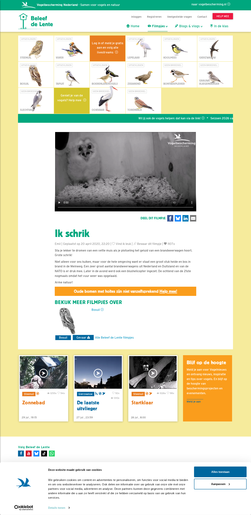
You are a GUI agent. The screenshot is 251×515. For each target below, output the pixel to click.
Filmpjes (158, 26)
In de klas (220, 26)
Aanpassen (218, 483)
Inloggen (136, 16)
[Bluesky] (36, 453)
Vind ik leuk (123, 244)
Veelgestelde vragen (179, 16)
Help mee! (168, 291)
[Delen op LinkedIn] (185, 218)
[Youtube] (29, 453)
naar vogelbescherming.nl (208, 4)
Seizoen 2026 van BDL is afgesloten (222, 118)
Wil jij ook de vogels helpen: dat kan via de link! (157, 118)
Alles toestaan (220, 471)
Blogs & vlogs (189, 26)
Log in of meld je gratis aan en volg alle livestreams (107, 47)
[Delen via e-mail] (193, 218)
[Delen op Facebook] (170, 218)
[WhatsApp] (52, 453)
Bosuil (96, 310)
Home (134, 26)
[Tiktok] (44, 453)
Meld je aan (194, 401)
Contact (202, 16)
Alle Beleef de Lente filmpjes (114, 337)
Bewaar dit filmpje (149, 244)
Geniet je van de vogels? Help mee (70, 98)
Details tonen (56, 507)
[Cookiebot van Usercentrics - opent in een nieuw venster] (24, 508)
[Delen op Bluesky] (178, 218)
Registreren (154, 16)
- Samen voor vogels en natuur (78, 5)
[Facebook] (21, 453)
